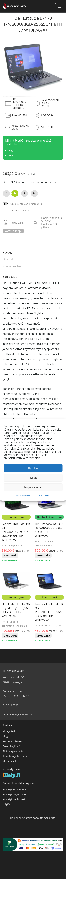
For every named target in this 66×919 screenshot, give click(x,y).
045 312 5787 (10, 705)
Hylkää (33, 477)
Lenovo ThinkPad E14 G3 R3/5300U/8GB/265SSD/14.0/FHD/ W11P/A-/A (49, 612)
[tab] (33, 252)
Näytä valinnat (33, 487)
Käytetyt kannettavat (15, 789)
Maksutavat (9, 761)
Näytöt (6, 804)
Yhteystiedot (10, 731)
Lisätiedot (9, 259)
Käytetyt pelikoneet (14, 799)
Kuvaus (7, 252)
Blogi (5, 736)
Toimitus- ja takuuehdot (17, 756)
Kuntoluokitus (12, 266)
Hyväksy (33, 468)
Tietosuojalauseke (40, 495)
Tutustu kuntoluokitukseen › (16, 210)
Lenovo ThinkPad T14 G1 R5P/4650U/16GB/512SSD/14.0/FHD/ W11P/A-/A (16, 532)
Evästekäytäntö (22, 495)
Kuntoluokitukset (13, 741)
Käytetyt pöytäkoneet (15, 794)
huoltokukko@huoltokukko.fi (19, 714)
